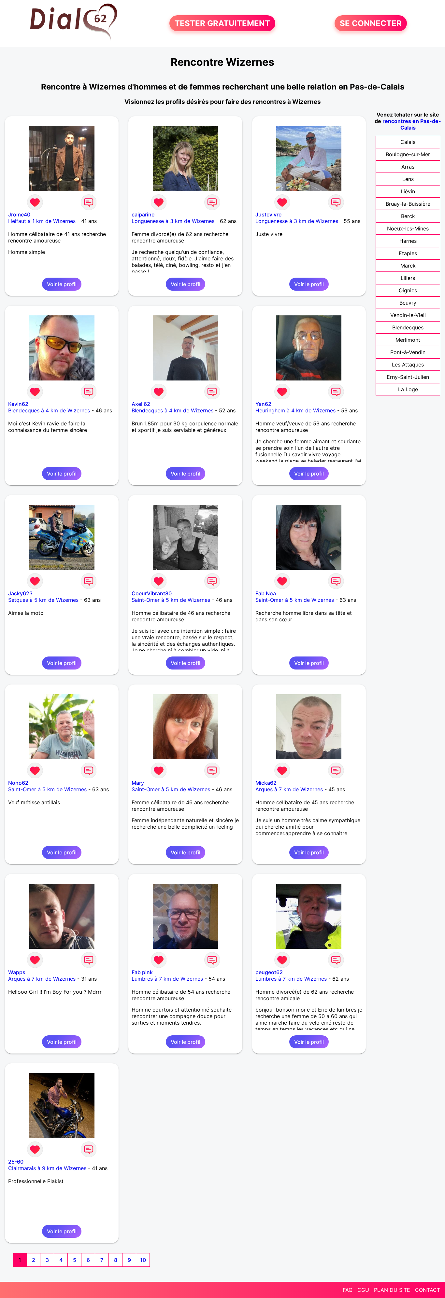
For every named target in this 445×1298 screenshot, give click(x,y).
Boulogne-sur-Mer (408, 154)
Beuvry (407, 302)
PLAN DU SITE (392, 1290)
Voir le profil (62, 284)
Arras (407, 166)
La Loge (408, 389)
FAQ (347, 1290)
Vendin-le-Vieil (408, 315)
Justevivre (268, 214)
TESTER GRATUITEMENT (222, 23)
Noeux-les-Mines (408, 228)
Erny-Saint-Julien (408, 377)
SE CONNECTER (371, 23)
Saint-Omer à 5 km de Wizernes (171, 600)
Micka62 (266, 783)
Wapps (16, 972)
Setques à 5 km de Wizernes (43, 600)
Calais (407, 142)
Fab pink (142, 972)
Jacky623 (20, 593)
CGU (363, 1290)
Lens (408, 179)
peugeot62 (269, 972)
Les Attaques (408, 364)
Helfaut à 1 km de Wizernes (42, 221)
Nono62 (18, 783)
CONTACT (427, 1290)
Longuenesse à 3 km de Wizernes (173, 221)
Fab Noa (265, 593)
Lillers (408, 278)
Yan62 (263, 404)
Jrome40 (19, 214)
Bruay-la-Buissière (408, 203)
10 (143, 1260)
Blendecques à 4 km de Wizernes (49, 410)
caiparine (143, 214)
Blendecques (407, 327)
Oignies (408, 290)
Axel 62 (141, 404)
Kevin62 (18, 404)
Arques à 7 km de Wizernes (289, 789)
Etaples (408, 253)
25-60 (15, 1161)
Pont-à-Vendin (407, 352)
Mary (138, 783)
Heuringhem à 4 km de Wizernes (295, 410)
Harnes (408, 241)
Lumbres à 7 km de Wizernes (167, 978)
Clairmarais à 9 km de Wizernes (47, 1168)
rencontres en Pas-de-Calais (411, 124)
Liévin (408, 191)
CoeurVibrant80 (152, 593)
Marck (408, 265)
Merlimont (407, 340)
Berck (408, 216)
